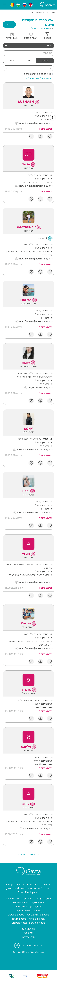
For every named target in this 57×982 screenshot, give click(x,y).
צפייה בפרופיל (45, 128)
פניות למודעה (12, 38)
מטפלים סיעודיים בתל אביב (28, 906)
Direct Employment (28, 892)
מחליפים (10, 898)
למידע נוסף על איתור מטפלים (40, 78)
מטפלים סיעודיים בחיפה (38, 914)
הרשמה (9, 24)
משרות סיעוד (37, 902)
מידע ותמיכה (28, 937)
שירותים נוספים (28, 888)
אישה (11, 60)
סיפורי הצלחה (44, 888)
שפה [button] (50, 68)
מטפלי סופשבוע (19, 922)
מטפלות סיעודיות (36, 918)
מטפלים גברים (19, 918)
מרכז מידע (46, 884)
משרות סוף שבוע (37, 922)
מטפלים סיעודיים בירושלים (28, 910)
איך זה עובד (22, 884)
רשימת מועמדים (31, 38)
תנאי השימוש (28, 929)
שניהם (45, 60)
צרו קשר (28, 932)
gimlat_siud (12, 888)
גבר (28, 60)
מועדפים (47, 38)
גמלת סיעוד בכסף (24, 898)
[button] (28, 45)
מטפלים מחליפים (16, 914)
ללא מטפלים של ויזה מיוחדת (37, 73)
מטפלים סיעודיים (44, 898)
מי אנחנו (34, 884)
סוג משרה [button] (47, 53)
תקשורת (10, 884)
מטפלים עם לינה (21, 902)
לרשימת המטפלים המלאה (39, 28)
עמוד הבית (51, 12)
